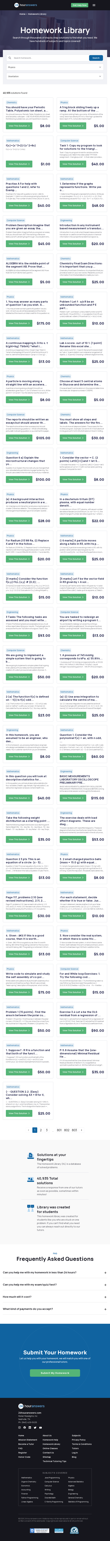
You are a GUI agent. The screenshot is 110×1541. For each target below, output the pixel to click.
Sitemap (47, 1457)
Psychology (49, 1493)
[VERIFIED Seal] (74, 1530)
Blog (74, 1457)
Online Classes (50, 1448)
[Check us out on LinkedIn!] (30, 1427)
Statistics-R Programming (78, 1501)
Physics (71, 1477)
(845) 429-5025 (29, 1422)
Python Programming (29, 1497)
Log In (75, 1452)
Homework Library (37, 14)
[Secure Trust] (58, 1530)
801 (59, 1130)
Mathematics (26, 1477)
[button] (55, 67)
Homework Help (50, 1439)
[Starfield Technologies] (39, 1530)
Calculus (48, 1485)
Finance (24, 1493)
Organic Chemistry (28, 1481)
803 (74, 1130)
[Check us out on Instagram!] (19, 1427)
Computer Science (52, 1481)
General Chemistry (75, 1497)
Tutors (75, 1448)
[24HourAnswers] (25, 5)
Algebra (71, 1485)
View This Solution (18, 125)
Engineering (73, 1493)
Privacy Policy (79, 1439)
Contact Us (48, 1452)
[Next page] (81, 1130)
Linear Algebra (27, 1501)
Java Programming (52, 1477)
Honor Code (24, 1457)
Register (22, 1452)
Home (22, 14)
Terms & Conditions (82, 1444)
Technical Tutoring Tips (54, 1461)
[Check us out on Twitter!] (35, 1427)
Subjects (76, 1435)
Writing (48, 1489)
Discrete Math (50, 1497)
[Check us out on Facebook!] (24, 1427)
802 (66, 1130)
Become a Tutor (26, 1444)
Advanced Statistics (76, 1481)
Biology (71, 1489)
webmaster (40, 1521)
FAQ (20, 1448)
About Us (47, 1435)
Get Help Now (80, 5)
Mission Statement (27, 1439)
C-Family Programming (54, 1501)
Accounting (26, 1489)
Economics (25, 1485)
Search (96, 58)
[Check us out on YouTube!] (40, 1427)
